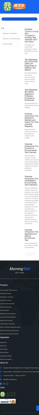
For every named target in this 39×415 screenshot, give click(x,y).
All (3, 28)
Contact (33, 35)
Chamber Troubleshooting (11, 39)
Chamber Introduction (10, 33)
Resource (25, 35)
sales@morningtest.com (12, 24)
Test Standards (7, 44)
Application (32, 31)
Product (24, 31)
